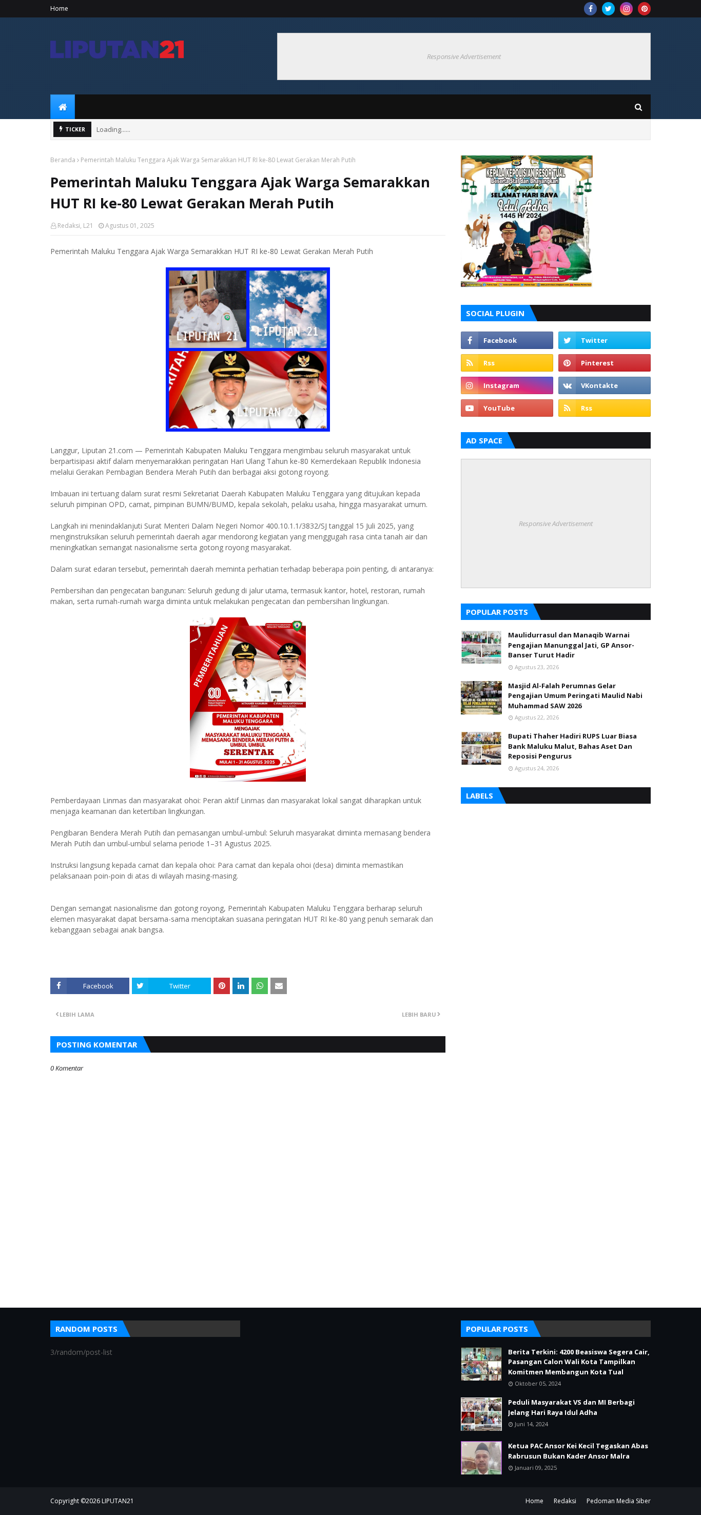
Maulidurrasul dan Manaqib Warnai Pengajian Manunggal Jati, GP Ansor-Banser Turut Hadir (571, 644)
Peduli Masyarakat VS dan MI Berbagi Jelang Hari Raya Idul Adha (571, 1407)
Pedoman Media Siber (619, 1501)
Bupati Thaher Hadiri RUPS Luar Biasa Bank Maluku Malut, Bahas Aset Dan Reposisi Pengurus (572, 746)
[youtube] (507, 408)
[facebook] (590, 8)
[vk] (604, 385)
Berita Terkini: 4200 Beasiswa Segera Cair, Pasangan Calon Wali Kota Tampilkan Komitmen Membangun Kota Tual (579, 1361)
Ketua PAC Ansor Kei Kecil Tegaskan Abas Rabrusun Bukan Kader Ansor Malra (578, 1451)
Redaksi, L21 (75, 225)
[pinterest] (644, 8)
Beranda (62, 160)
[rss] (507, 363)
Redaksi (565, 1501)
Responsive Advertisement (464, 56)
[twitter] (608, 8)
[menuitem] (62, 106)
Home (59, 8)
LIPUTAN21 (118, 1501)
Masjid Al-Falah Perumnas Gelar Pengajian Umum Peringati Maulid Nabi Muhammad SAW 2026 (575, 695)
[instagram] (626, 8)
